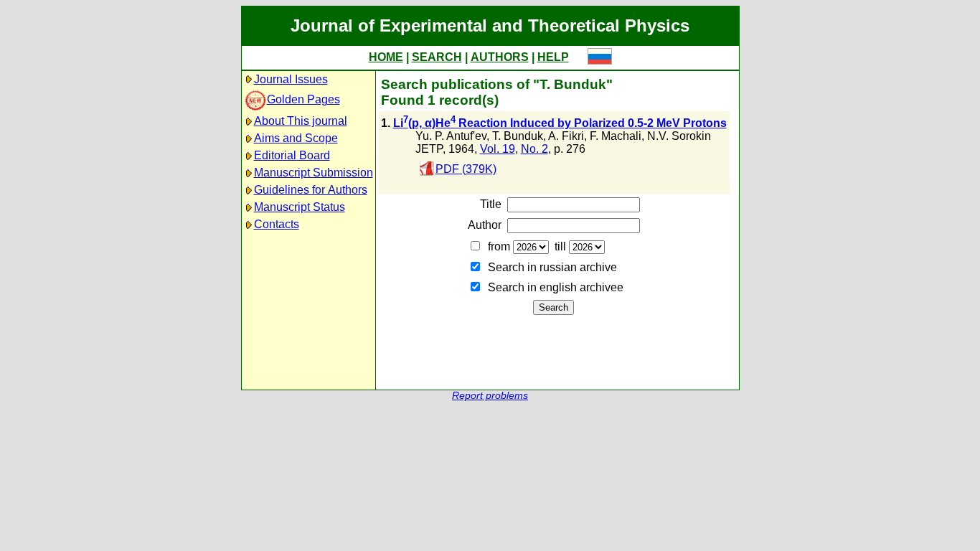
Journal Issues (291, 79)
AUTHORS (500, 57)
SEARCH (437, 57)
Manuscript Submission (313, 172)
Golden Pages (303, 99)
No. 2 (534, 149)
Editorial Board (292, 155)
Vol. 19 (497, 149)
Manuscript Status (299, 207)
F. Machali (615, 136)
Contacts (276, 224)
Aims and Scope (296, 138)
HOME (386, 57)
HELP (553, 57)
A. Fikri (566, 136)
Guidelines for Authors (310, 190)
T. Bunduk (517, 136)
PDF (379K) (465, 169)
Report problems (490, 395)
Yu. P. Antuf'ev (450, 136)
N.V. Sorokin (679, 136)
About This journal (300, 121)
